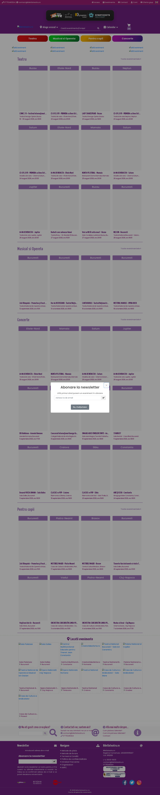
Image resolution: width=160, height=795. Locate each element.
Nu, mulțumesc (80, 407)
